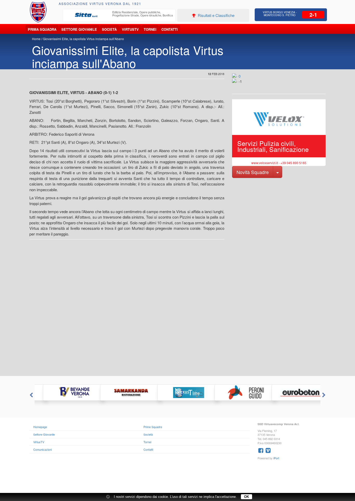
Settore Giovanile (79, 29)
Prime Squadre (152, 427)
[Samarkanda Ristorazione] (120, 392)
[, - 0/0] (243, 85)
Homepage (40, 427)
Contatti (169, 29)
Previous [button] (30, 395)
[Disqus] (177, 310)
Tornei (150, 29)
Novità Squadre (252, 172)
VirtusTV (130, 29)
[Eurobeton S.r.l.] (291, 392)
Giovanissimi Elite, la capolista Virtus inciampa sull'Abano (83, 38)
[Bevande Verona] (63, 392)
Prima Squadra (42, 29)
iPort (276, 458)
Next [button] (324, 395)
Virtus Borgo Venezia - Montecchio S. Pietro (280, 13)
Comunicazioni (42, 449)
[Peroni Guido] (234, 392)
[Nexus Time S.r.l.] (177, 392)
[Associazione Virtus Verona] (38, 12)
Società (109, 29)
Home (36, 38)
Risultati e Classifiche (215, 15)
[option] (119, 15)
